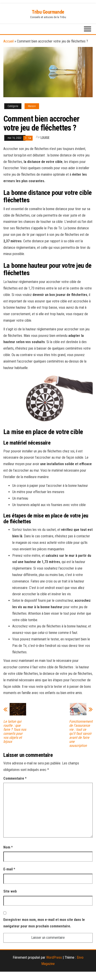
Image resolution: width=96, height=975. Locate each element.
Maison (32, 106)
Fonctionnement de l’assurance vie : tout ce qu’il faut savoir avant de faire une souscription (81, 734)
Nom (8, 847)
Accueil (8, 41)
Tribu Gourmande (48, 12)
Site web (10, 891)
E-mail (9, 869)
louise (45, 137)
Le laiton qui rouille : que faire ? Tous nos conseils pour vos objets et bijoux (14, 732)
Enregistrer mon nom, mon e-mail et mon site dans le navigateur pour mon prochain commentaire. (44, 923)
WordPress (54, 957)
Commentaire (15, 778)
